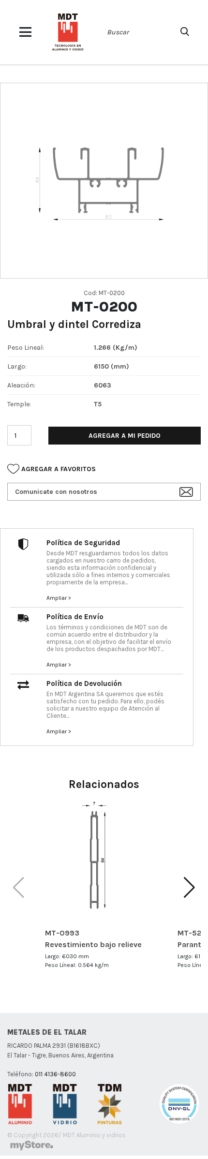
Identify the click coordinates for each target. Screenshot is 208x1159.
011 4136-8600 (55, 1074)
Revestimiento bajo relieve (93, 944)
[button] (189, 887)
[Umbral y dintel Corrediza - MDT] (68, 32)
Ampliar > (58, 597)
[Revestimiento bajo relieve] (103, 856)
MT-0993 (62, 932)
